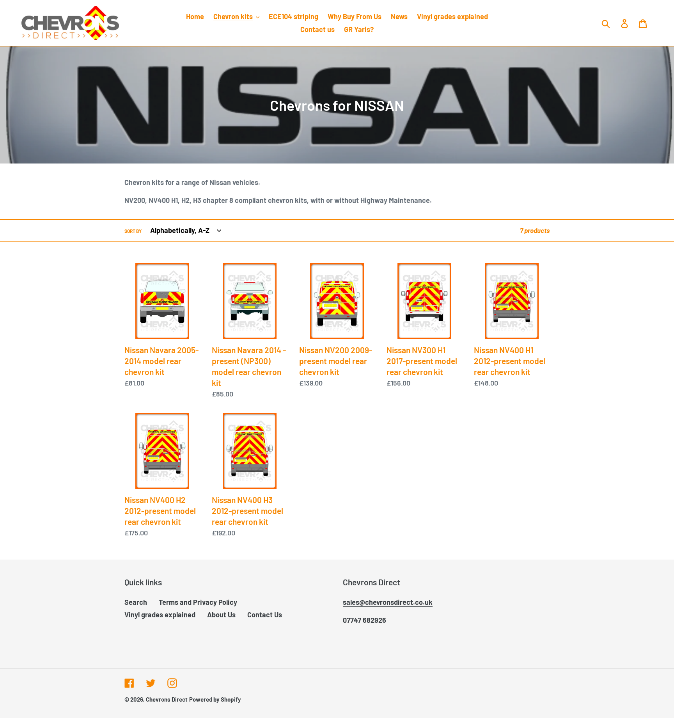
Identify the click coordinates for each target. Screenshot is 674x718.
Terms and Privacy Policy (198, 602)
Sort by (133, 231)
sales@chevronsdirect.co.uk (388, 602)
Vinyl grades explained (159, 614)
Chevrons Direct (167, 699)
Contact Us (264, 614)
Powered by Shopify (215, 699)
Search (135, 602)
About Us (221, 614)
